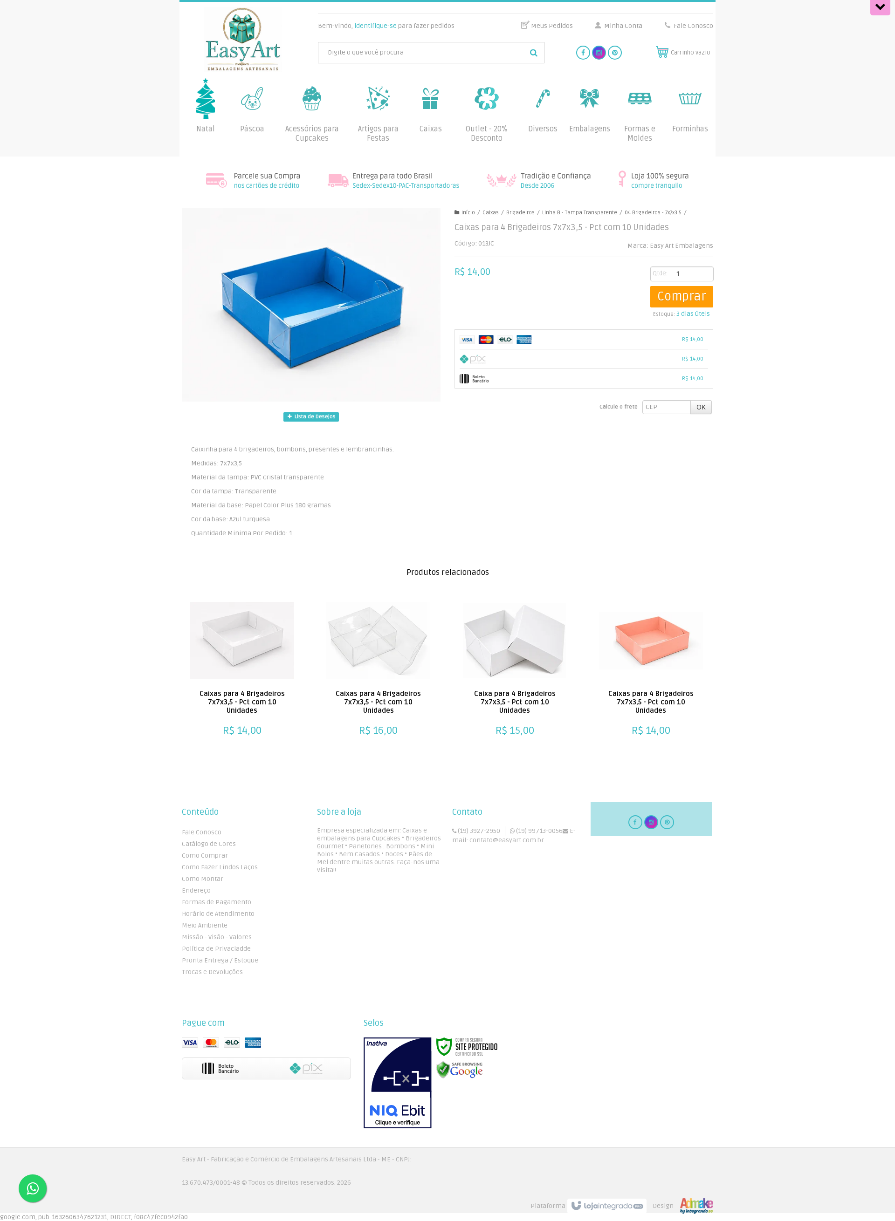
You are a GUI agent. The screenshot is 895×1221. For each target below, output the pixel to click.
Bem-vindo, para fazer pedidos (386, 26)
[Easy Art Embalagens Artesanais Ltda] (243, 40)
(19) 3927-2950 (478, 831)
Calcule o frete (618, 406)
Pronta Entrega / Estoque (220, 960)
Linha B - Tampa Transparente (579, 213)
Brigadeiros (520, 213)
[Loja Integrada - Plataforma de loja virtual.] (621, 1206)
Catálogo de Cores (209, 844)
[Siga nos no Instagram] (599, 53)
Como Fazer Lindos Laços (220, 867)
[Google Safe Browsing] (459, 1070)
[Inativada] (398, 1083)
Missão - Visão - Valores (217, 937)
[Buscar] (533, 52)
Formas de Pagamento (216, 902)
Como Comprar (205, 855)
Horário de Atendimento (218, 914)
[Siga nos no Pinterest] (615, 53)
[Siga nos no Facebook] (583, 53)
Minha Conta (623, 26)
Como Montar (202, 879)
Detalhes (237, 725)
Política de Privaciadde (216, 949)
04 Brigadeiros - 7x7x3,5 (653, 213)
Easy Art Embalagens (681, 246)
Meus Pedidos (552, 26)
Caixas (490, 213)
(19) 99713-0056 (539, 831)
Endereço (196, 890)
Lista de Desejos (314, 417)
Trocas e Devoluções (212, 972)
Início (468, 213)
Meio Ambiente (204, 925)
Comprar (681, 296)
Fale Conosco (692, 26)
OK (701, 406)
